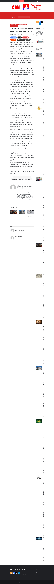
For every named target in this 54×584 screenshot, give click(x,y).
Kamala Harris (28, 179)
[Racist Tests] (30, 212)
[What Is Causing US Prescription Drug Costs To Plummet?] (39, 107)
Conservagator (24, 572)
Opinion (16, 24)
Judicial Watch (24, 574)
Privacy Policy (37, 576)
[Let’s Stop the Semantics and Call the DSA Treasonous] (13, 212)
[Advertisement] (40, 156)
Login (35, 574)
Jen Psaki (15, 179)
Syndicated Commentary (22, 24)
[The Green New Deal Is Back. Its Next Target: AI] (39, 538)
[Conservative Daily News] (27, 7)
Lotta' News (23, 576)
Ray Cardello (14, 34)
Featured (12, 24)
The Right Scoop (24, 577)
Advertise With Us (37, 572)
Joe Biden (21, 179)
